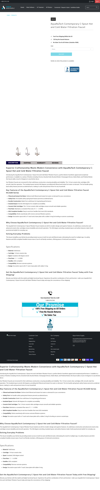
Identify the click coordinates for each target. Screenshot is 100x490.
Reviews (55, 163)
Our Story (53, 338)
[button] (23, 7)
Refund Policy (31, 349)
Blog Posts (53, 351)
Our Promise (53, 341)
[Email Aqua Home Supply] (74, 346)
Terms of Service (32, 354)
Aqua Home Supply (14, 360)
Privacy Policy (31, 351)
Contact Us (31, 338)
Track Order (31, 343)
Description (13, 163)
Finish (52, 46)
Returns (30, 346)
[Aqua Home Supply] (8, 7)
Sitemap (52, 354)
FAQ (51, 346)
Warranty (41, 163)
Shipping (27, 163)
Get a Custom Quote (55, 349)
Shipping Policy (32, 341)
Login (92, 1)
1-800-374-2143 (5, 1)
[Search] (97, 7)
